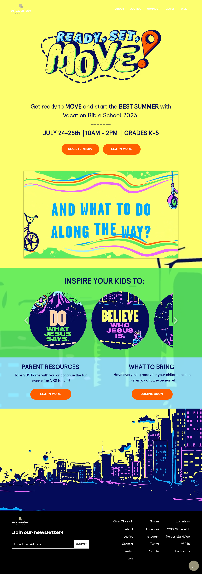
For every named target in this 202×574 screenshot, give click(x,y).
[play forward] (175, 320)
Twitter (154, 544)
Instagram (152, 536)
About (129, 529)
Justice (128, 536)
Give (130, 558)
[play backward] (26, 320)
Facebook (152, 529)
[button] (120, 9)
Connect (127, 544)
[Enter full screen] (174, 254)
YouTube (153, 551)
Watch (129, 551)
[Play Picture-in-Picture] (168, 254)
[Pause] (28, 254)
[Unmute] (33, 254)
